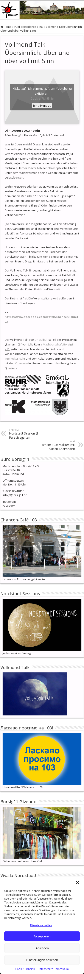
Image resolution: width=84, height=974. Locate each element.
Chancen (21, 363)
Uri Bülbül (41, 340)
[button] (77, 882)
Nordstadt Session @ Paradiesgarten (24, 433)
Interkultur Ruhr (15, 359)
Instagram (9, 502)
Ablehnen (42, 948)
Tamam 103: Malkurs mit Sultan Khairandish (57, 445)
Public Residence (25, 27)
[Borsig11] (42, 10)
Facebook (9, 505)
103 (41, 27)
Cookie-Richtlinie (25, 969)
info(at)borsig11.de (15, 495)
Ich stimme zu (42, 105)
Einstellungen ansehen (42, 960)
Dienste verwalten (41, 925)
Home (7, 27)
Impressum (62, 969)
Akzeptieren (42, 936)
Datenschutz (45, 969)
